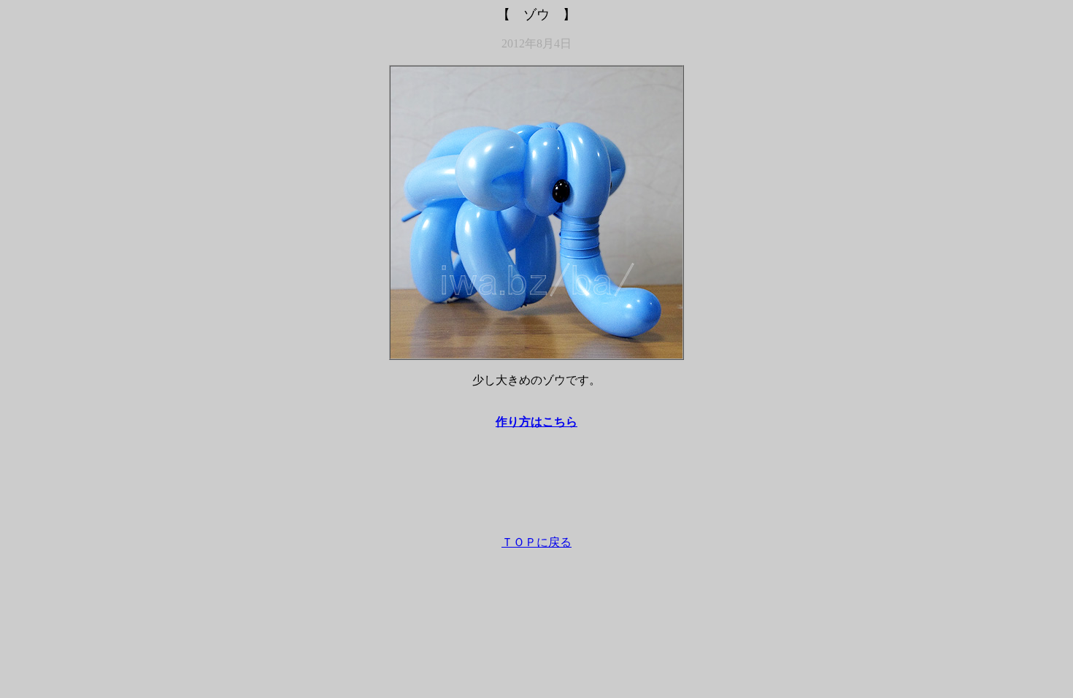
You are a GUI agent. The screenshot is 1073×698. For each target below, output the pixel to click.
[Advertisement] (536, 489)
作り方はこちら (536, 421)
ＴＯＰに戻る (536, 542)
